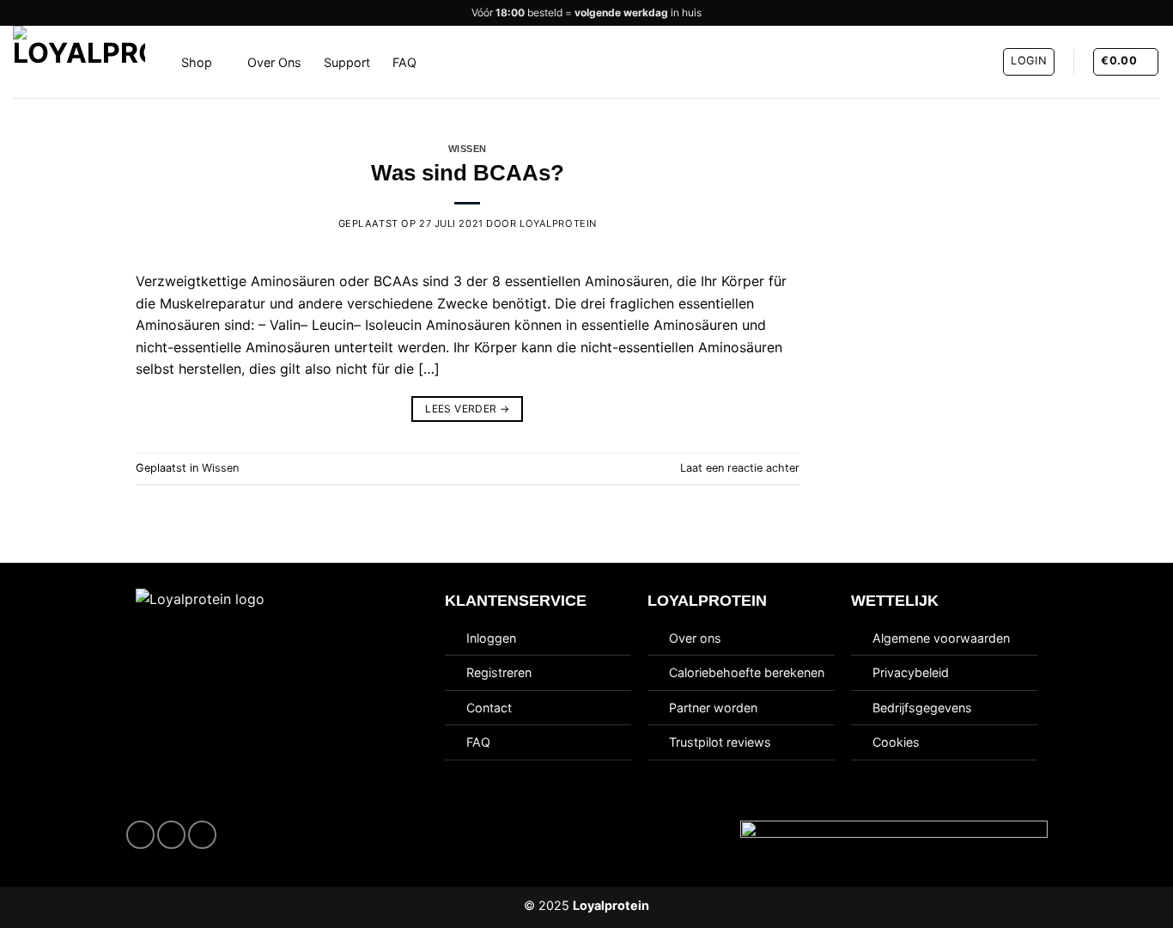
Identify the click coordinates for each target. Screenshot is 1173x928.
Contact (489, 707)
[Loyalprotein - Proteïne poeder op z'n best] (84, 62)
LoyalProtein (558, 223)
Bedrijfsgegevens (922, 707)
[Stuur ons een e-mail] (202, 835)
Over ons (695, 638)
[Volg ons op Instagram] (171, 835)
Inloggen (491, 638)
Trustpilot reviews (720, 742)
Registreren (499, 672)
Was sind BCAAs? (467, 173)
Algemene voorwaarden (941, 638)
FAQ (404, 62)
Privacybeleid (910, 672)
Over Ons (274, 62)
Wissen (467, 148)
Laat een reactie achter (739, 467)
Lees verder (467, 408)
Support (347, 62)
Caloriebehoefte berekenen (746, 672)
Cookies (896, 742)
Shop (196, 62)
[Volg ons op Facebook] (140, 835)
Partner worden (713, 707)
